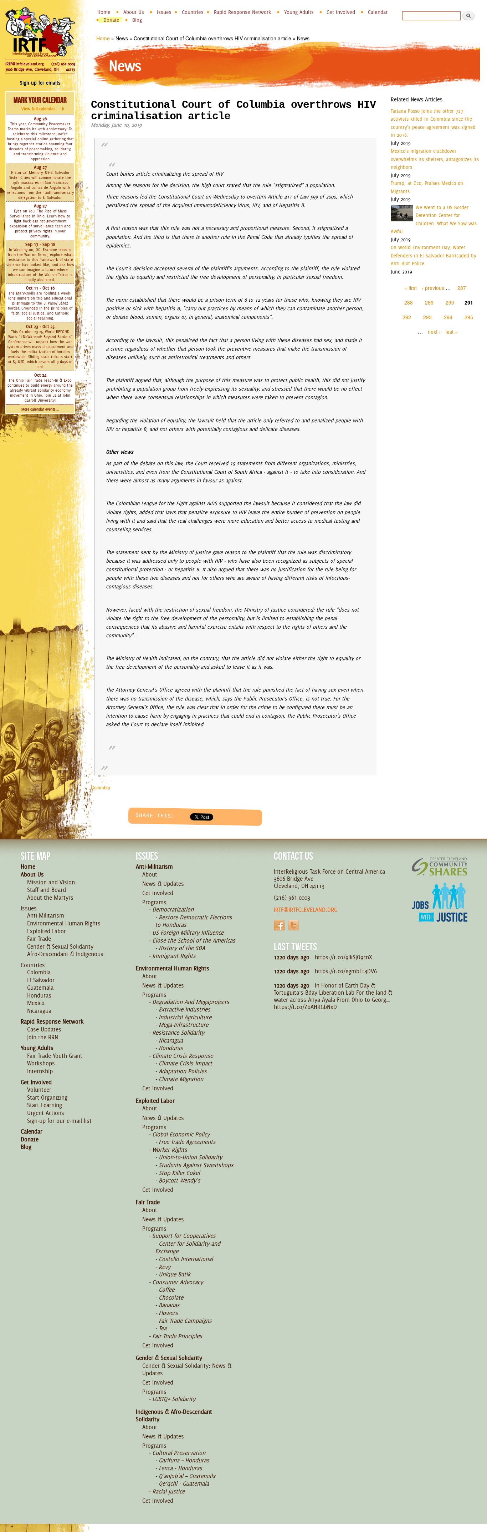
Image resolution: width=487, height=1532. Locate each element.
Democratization (173, 909)
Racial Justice (168, 1491)
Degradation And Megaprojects (190, 1001)
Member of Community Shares (439, 866)
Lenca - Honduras (180, 1468)
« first (410, 287)
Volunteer (39, 1089)
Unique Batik (174, 1274)
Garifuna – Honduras (184, 1460)
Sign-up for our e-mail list (59, 1120)
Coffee (166, 1289)
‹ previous (433, 287)
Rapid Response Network (242, 12)
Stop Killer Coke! (179, 1172)
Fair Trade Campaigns (185, 1320)
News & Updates (163, 883)
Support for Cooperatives (184, 1235)
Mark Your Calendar (40, 103)
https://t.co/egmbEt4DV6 (346, 971)
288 (408, 302)
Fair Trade (39, 938)
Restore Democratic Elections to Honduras (193, 921)
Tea (162, 1328)
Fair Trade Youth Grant (54, 1055)
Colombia (100, 787)
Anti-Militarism (45, 915)
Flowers (168, 1312)
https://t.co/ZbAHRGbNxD (305, 1006)
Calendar (378, 12)
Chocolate (171, 1297)
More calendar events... (40, 409)
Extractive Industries (184, 1009)
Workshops (41, 1063)
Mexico (36, 1002)
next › (434, 331)
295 (469, 317)
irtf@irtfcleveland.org (305, 909)
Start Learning (44, 1105)
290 (450, 302)
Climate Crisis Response (182, 1055)
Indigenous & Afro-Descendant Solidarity (174, 1415)
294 (448, 317)
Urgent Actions (45, 1112)
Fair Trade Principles (177, 1336)
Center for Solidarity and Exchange (187, 1247)
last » (452, 331)
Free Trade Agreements (187, 1141)
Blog (137, 20)
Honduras (39, 995)
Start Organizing (47, 1097)
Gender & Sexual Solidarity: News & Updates (186, 1369)
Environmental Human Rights (64, 923)
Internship (40, 1071)
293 (427, 317)
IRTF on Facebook (279, 925)
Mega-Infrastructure (183, 1024)
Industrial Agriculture (185, 1017)
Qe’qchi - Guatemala (184, 1483)
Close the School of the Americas (193, 940)
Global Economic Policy (181, 1134)
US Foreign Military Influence (188, 932)
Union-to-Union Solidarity (190, 1157)
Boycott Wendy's (179, 1180)
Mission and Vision (51, 882)
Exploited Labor (46, 931)
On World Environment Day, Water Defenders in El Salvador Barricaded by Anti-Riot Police (433, 255)
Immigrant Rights (174, 955)
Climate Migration (181, 1079)
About (149, 874)
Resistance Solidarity (178, 1032)
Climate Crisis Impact (185, 1063)
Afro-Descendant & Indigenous (65, 954)
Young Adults (299, 12)
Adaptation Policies (183, 1071)
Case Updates (44, 1029)
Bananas (169, 1305)
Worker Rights (169, 1149)
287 (461, 287)
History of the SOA (182, 947)
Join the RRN (42, 1037)
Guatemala (40, 987)
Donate (111, 20)
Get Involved (341, 12)
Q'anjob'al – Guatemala (187, 1476)
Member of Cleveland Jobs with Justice (439, 911)
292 (407, 317)
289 (429, 302)
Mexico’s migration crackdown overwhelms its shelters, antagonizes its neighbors (435, 159)
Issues (164, 12)
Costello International (186, 1258)
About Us (133, 12)
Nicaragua (39, 1010)
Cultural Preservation (178, 1452)
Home (104, 12)
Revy (164, 1266)
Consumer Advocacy (177, 1282)
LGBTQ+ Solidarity (173, 1398)
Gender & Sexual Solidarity (60, 946)
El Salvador (41, 980)
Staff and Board (46, 889)
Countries (193, 12)
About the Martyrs (50, 897)
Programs (154, 902)
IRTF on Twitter (293, 925)
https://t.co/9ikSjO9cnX (343, 957)
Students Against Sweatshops (196, 1165)
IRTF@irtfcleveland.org (24, 63)
